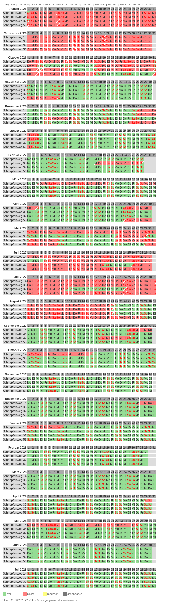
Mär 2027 (100, 4)
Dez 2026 (61, 4)
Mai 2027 (125, 4)
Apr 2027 (112, 4)
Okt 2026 (36, 4)
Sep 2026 (23, 4)
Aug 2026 (10, 4)
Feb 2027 (87, 4)
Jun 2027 (137, 4)
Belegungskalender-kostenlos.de (59, 600)
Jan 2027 (74, 4)
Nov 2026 (48, 4)
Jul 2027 (150, 4)
